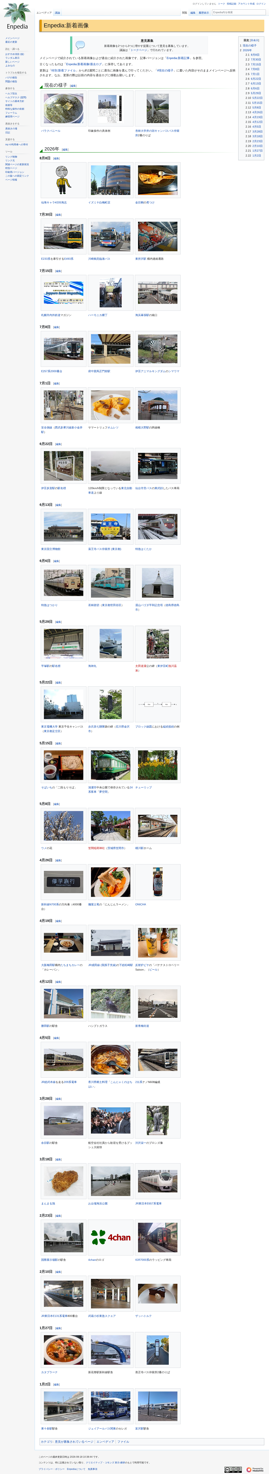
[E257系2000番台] (63, 349)
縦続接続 (168, 726)
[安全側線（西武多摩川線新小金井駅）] (63, 405)
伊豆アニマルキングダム (150, 371)
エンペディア (105, 1441)
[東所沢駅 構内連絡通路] (157, 236)
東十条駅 (46, 1428)
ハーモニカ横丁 (98, 315)
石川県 (120, 726)
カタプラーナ (49, 1372)
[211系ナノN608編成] (157, 1060)
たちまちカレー (70, 965)
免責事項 (92, 1469)
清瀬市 (92, 787)
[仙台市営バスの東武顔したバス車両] (157, 466)
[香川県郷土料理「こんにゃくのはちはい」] (110, 1059)
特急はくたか (143, 549)
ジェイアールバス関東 (102, 1428)
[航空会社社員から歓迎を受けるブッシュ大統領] (110, 1120)
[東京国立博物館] (63, 526)
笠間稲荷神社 (96, 848)
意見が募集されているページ (74, 1441)
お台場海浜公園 (98, 1203)
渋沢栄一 (140, 1142)
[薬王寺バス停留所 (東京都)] (110, 527)
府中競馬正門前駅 (99, 371)
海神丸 (92, 665)
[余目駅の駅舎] (63, 1120)
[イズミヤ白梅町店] (110, 180)
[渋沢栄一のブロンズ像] (158, 1120)
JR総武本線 (48, 1082)
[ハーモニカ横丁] (111, 292)
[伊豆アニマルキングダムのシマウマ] (157, 349)
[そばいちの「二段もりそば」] (63, 765)
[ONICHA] (158, 882)
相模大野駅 (142, 427)
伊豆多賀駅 (48, 488)
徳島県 (170, 605)
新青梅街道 (142, 1025)
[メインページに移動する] (17, 16)
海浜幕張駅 (142, 315)
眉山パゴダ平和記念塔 (149, 605)
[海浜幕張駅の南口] (157, 293)
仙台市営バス (143, 488)
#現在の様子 (165, 70)
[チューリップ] (157, 765)
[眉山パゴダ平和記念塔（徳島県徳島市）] (157, 583)
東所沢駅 (140, 258)
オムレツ (113, 427)
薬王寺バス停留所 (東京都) (104, 549)
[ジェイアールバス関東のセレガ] (110, 1406)
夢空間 (103, 791)
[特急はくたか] (157, 526)
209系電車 (70, 1082)
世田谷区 (115, 605)
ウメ (44, 848)
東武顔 (159, 488)
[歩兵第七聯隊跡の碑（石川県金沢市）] (111, 704)
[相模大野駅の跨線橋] (157, 405)
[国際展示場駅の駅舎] (63, 1237)
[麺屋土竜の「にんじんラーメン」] (110, 882)
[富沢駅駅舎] (157, 1406)
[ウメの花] (63, 826)
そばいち (46, 787)
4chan (92, 1259)
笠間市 (120, 848)
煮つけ (150, 202)
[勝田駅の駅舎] (63, 1003)
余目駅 (45, 1142)
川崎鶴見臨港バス (99, 258)
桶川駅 (139, 848)
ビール (153, 969)
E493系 (68, 258)
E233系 (45, 258)
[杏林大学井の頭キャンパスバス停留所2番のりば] (158, 108)
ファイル (123, 1441)
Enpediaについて (76, 1469)
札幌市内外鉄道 (50, 315)
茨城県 (112, 848)
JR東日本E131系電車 (54, 1315)
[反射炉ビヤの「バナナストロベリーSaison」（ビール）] (157, 943)
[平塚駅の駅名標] (63, 643)
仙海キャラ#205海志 (54, 202)
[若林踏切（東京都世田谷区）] (110, 583)
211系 (138, 1082)
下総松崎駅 (126, 965)
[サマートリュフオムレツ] (110, 405)
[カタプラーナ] (63, 1350)
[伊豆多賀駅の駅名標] (63, 466)
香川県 (92, 1082)
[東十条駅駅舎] (63, 1406)
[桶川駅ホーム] (157, 826)
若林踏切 (93, 605)
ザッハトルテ (143, 1315)
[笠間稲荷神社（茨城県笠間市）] (110, 826)
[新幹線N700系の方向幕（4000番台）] (63, 882)
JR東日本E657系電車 (148, 1203)
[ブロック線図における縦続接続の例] (157, 704)
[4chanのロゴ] (110, 1237)
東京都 (106, 605)
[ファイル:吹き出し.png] (80, 45)
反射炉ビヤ (142, 965)
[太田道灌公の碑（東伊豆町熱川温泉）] (158, 643)
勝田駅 (45, 1025)
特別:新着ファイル (63, 70)
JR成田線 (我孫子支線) (102, 965)
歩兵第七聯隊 (96, 726)
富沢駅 (139, 1428)
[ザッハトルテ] (157, 1293)
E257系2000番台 (51, 371)
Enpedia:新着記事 (178, 58)
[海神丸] (111, 643)
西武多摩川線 (63, 427)
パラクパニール (50, 130)
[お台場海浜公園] (110, 1181)
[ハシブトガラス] (110, 1003)
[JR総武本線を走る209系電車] (63, 1060)
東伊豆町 (162, 665)
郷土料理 (102, 1082)
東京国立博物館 (50, 549)
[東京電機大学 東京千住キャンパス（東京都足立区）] (63, 704)
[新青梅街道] (157, 1003)
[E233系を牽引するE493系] (63, 236)
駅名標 (62, 488)
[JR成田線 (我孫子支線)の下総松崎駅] (110, 943)
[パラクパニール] (63, 108)
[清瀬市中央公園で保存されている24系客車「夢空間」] (110, 765)
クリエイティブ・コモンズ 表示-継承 (105, 1462)
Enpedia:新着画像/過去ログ (84, 64)
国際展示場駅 (49, 1259)
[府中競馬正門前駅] (110, 349)
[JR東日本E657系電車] (157, 1181)
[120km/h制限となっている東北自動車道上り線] (110, 466)
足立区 (56, 731)
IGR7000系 (142, 1259)
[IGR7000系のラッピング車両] (157, 1237)
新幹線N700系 (50, 904)
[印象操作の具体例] (111, 108)
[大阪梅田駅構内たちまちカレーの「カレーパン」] (63, 943)
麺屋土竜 (93, 904)
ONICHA (140, 904)
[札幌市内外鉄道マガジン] (63, 293)
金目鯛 (139, 202)
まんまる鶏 (48, 1203)
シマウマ (173, 371)
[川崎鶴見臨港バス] (110, 236)
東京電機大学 (49, 726)
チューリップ (143, 787)
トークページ (139, 50)
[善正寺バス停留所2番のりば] (158, 1350)
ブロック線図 (143, 726)
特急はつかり (49, 605)
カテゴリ (47, 1441)
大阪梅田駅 (48, 965)
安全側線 (46, 427)
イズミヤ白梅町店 (99, 202)
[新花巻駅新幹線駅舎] (110, 1350)
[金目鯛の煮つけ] (157, 180)
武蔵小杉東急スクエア (102, 1315)
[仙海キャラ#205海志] (63, 180)
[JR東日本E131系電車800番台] (63, 1294)
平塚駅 (45, 665)
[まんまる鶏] (63, 1181)
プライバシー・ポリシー (52, 1469)
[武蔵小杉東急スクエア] (110, 1293)
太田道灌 (140, 665)
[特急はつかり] (63, 583)
